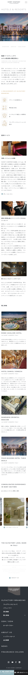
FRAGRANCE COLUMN (12, 652)
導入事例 (6, 615)
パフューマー (7, 608)
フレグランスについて (10, 604)
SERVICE (13, 46)
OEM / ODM (7, 621)
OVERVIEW (5, 46)
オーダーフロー (8, 625)
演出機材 (6, 611)
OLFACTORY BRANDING (13, 600)
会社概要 (6, 640)
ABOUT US (6, 632)
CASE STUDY (22, 46)
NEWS (4, 646)
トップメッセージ (9, 636)
